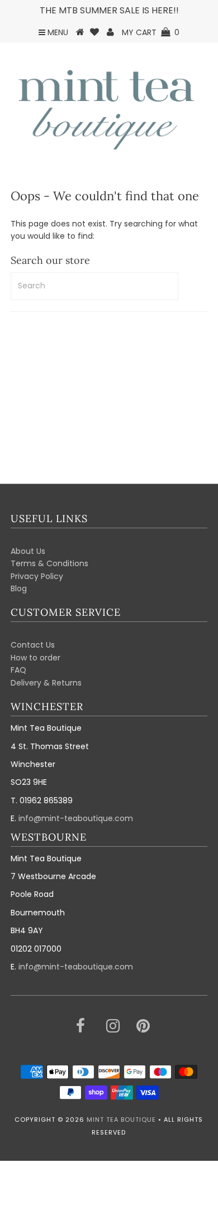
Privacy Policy (37, 576)
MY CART (150, 32)
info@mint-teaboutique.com (75, 818)
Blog (19, 588)
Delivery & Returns (46, 682)
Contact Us (33, 644)
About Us (28, 551)
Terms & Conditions (49, 563)
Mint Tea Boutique (121, 1119)
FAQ (18, 670)
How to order (35, 657)
